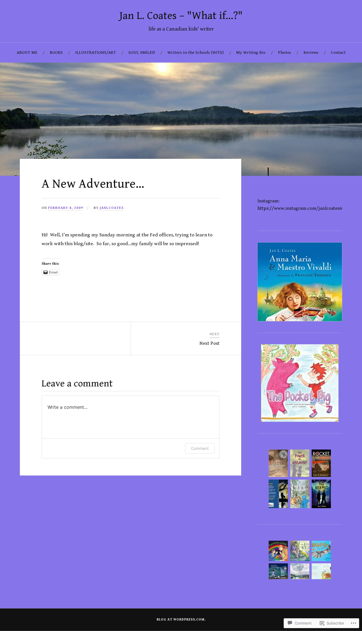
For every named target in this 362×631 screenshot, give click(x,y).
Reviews (310, 52)
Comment (200, 448)
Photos (284, 52)
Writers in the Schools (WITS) (195, 52)
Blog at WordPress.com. (181, 619)
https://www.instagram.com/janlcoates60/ (301, 208)
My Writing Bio (251, 52)
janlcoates (112, 208)
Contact (338, 52)
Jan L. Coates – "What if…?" (181, 16)
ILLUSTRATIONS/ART (95, 52)
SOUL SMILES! (141, 52)
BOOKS (56, 52)
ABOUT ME (27, 52)
